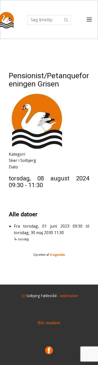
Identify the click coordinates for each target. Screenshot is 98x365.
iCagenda (57, 255)
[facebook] (49, 350)
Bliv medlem (49, 323)
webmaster (69, 295)
